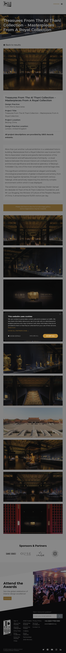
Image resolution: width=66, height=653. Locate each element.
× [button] (60, 314)
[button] (33, 331)
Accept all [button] (50, 336)
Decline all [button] (34, 336)
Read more (11, 327)
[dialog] (33, 326)
